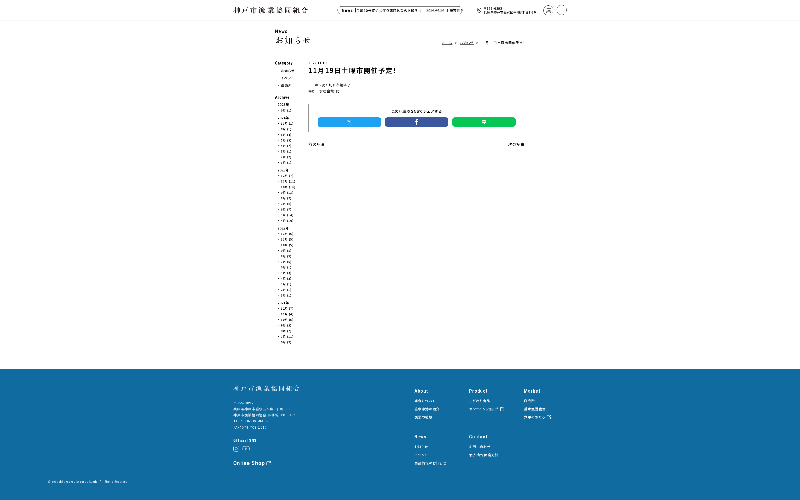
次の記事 (516, 144)
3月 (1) (286, 151)
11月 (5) (287, 239)
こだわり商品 (479, 400)
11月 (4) (287, 314)
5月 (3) (286, 140)
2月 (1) (286, 290)
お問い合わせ (480, 446)
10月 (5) (287, 245)
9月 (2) (286, 325)
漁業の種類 (423, 416)
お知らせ (467, 42)
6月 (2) (286, 342)
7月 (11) (287, 336)
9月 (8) (286, 250)
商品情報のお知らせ (430, 462)
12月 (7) (287, 176)
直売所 (286, 85)
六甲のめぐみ (534, 416)
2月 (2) (286, 157)
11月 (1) (287, 123)
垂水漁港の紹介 (427, 408)
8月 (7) (286, 331)
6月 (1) (286, 110)
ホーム (447, 42)
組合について (425, 400)
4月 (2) (286, 278)
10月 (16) (288, 187)
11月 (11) (288, 181)
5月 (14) (287, 215)
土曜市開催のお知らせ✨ (459, 10)
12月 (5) (287, 234)
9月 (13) (287, 192)
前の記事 (316, 144)
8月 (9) (286, 198)
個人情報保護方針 (484, 454)
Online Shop (249, 463)
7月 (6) (286, 204)
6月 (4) (286, 135)
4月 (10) (287, 220)
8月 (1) (286, 129)
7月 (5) (286, 262)
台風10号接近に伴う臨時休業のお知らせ (381, 10)
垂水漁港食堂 (535, 408)
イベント (287, 77)
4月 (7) (286, 146)
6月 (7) (286, 209)
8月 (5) (286, 256)
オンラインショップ (484, 408)
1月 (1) (286, 162)
